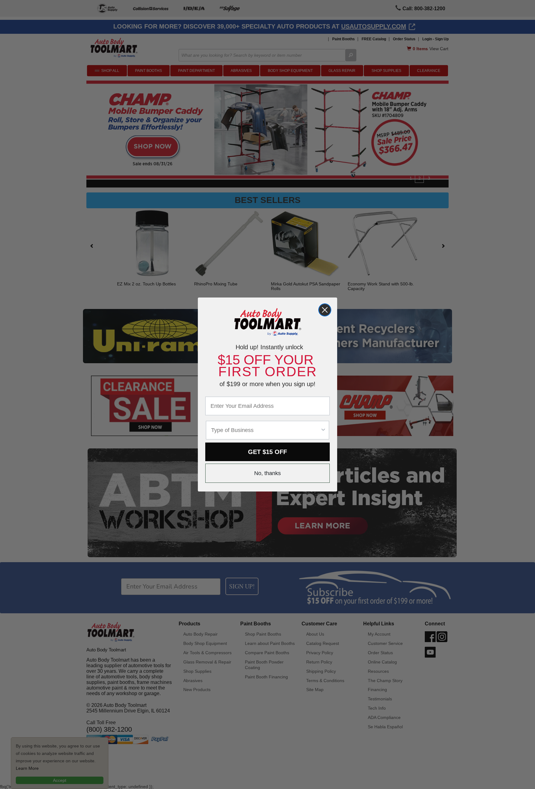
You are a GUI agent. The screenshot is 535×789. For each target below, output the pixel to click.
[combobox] (265, 430)
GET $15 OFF (267, 451)
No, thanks (267, 473)
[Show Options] (323, 430)
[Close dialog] (325, 310)
